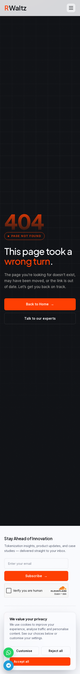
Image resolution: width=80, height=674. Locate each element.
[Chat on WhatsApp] (8, 652)
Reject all (56, 651)
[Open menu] (71, 7)
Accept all (21, 661)
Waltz (15, 8)
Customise (24, 651)
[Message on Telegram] (8, 665)
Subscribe (36, 576)
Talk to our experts (40, 318)
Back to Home (40, 304)
